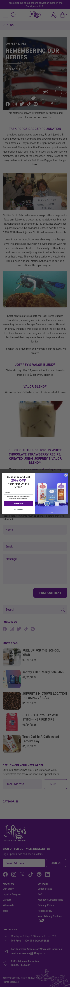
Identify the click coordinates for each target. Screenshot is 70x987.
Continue (18, 503)
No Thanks (18, 510)
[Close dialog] (65, 475)
